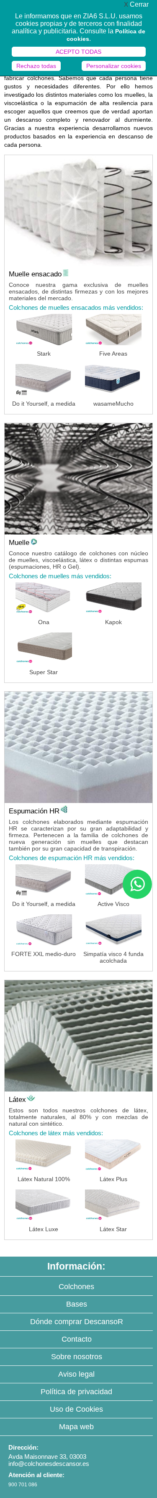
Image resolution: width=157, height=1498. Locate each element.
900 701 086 (22, 1485)
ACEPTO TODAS (78, 51)
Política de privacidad (76, 1392)
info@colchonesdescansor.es (48, 1463)
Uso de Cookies (76, 1409)
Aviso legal (76, 1374)
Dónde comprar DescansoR (76, 1321)
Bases (76, 1304)
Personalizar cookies (113, 66)
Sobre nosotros (76, 1356)
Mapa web (76, 1427)
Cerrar (136, 4)
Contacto (77, 1339)
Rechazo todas (36, 66)
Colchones (76, 1286)
